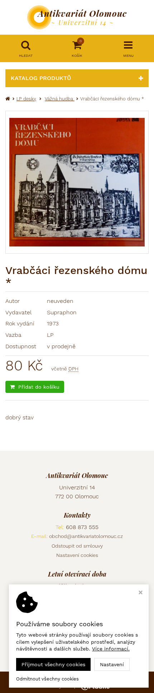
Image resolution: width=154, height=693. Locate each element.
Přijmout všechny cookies (53, 664)
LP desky (26, 98)
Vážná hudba (59, 98)
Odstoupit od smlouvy (77, 546)
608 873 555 (82, 527)
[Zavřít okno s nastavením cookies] (140, 593)
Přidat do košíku (38, 387)
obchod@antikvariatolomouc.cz (86, 536)
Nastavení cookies (77, 555)
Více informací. (111, 649)
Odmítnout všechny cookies (47, 679)
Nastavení (112, 664)
